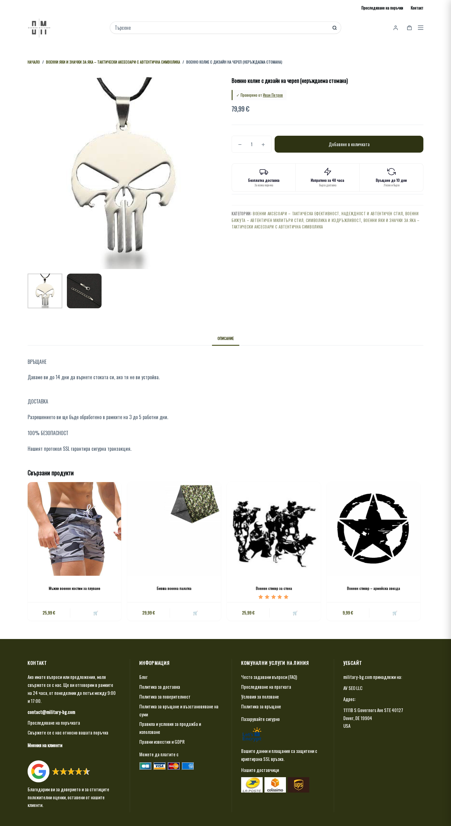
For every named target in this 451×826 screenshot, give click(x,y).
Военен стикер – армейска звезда (373, 588)
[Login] (395, 27)
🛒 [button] (195, 613)
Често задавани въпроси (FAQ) (269, 676)
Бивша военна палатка (174, 588)
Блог (143, 676)
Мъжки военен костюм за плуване (74, 588)
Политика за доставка (159, 686)
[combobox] (221, 27)
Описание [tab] (226, 338)
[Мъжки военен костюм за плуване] (74, 529)
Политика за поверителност (165, 696)
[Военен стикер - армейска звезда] (373, 529)
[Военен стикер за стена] (274, 529)
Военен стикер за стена (274, 588)
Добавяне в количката (349, 144)
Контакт (417, 8)
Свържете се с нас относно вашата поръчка (68, 732)
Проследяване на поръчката (54, 722)
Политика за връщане (261, 706)
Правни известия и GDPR (162, 741)
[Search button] (335, 28)
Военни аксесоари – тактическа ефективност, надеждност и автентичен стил (328, 213)
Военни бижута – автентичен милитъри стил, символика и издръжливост (325, 216)
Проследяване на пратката (266, 686)
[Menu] (420, 27)
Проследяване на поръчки (382, 8)
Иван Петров (273, 95)
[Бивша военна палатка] (174, 529)
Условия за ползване (260, 696)
